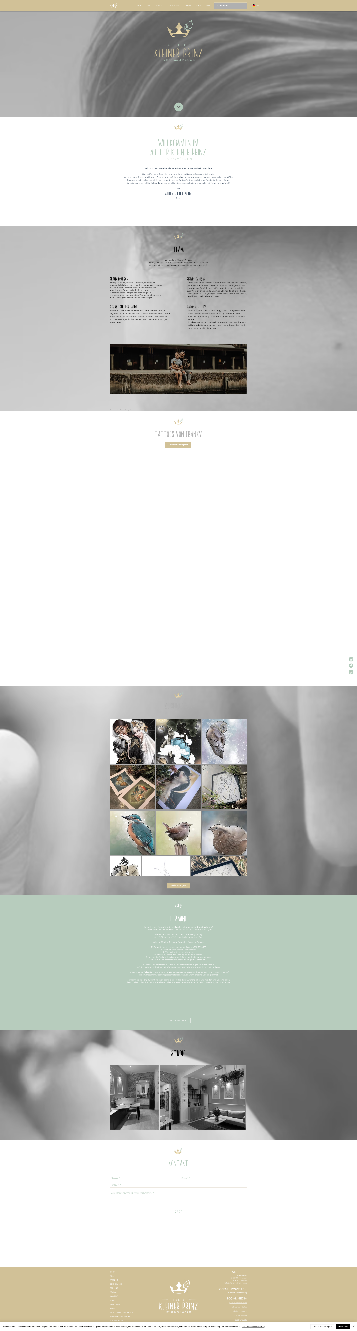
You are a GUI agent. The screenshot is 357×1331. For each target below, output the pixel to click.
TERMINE (114, 1119)
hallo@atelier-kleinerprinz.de (235, 1114)
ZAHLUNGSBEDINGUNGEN (121, 1143)
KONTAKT (114, 1127)
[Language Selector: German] (255, 5)
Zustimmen (343, 1326)
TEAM (112, 1107)
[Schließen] (353, 1326)
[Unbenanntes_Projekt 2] (351, 659)
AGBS (112, 1139)
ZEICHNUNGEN (116, 1115)
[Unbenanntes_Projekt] (351, 665)
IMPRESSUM (115, 1135)
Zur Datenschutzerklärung (253, 1326)
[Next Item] (242, 928)
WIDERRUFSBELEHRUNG (120, 1147)
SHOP (112, 1102)
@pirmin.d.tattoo (222, 813)
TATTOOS (114, 1111)
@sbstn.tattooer (172, 805)
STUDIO (113, 1123)
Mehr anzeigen (178, 716)
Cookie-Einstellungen (322, 1326)
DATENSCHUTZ (116, 1151)
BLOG (112, 1131)
